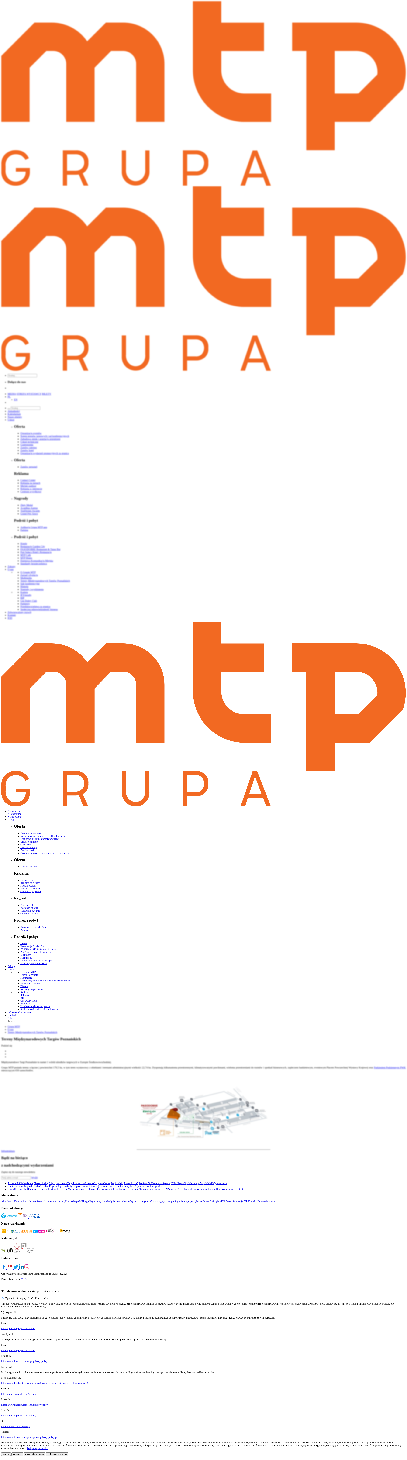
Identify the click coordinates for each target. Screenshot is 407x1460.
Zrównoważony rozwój (19, 1012)
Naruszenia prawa (225, 1189)
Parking (24, 930)
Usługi (11, 819)
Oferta (11, 1186)
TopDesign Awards (30, 910)
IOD (10, 1017)
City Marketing (191, 1183)
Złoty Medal (26, 905)
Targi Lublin (117, 1183)
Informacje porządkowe (101, 1186)
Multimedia (26, 977)
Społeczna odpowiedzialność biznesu (39, 1009)
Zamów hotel (27, 850)
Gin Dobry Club (28, 1000)
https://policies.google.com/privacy (18, 1328)
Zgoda (8, 1298)
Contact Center (27, 880)
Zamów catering (28, 847)
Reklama (19, 1186)
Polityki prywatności (37, 1448)
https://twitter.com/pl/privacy (15, 1426)
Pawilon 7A (145, 1183)
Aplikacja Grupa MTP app (33, 927)
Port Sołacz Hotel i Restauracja (36, 952)
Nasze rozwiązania (160, 1183)
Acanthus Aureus (29, 907)
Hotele (23, 943)
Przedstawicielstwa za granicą (35, 1006)
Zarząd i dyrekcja (29, 975)
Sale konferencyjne (30, 983)
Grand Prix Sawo (29, 913)
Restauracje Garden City (32, 946)
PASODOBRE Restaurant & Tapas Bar (40, 949)
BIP (22, 997)
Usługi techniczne (29, 841)
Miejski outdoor (28, 885)
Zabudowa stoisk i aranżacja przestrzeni (40, 838)
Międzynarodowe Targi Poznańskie (67, 1183)
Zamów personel (28, 866)
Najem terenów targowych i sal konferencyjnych (44, 836)
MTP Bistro (26, 957)
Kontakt (12, 1015)
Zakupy (11, 966)
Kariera (24, 992)
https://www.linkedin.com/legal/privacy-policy (24, 1361)
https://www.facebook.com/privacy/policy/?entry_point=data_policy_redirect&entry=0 (44, 1383)
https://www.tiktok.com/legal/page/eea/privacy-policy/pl (29, 1437)
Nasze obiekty (15, 816)
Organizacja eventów (31, 833)
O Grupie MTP (28, 972)
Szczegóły (21, 1298)
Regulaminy (55, 1186)
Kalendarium (14, 814)
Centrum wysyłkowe (30, 891)
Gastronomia (26, 844)
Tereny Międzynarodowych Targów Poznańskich (45, 980)
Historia (24, 986)
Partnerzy (25, 1003)
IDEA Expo (177, 1183)
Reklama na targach (30, 883)
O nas (11, 969)
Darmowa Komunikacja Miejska (36, 960)
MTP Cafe (25, 955)
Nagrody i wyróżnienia (32, 989)
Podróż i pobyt (41, 1186)
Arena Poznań (131, 1183)
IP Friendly (25, 995)
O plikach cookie (39, 1298)
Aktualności (14, 811)
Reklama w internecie (31, 888)
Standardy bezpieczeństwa (33, 963)
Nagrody (28, 1186)
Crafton (25, 1279)
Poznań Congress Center (97, 1183)
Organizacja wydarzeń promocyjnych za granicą (44, 853)
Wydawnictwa (219, 1183)
